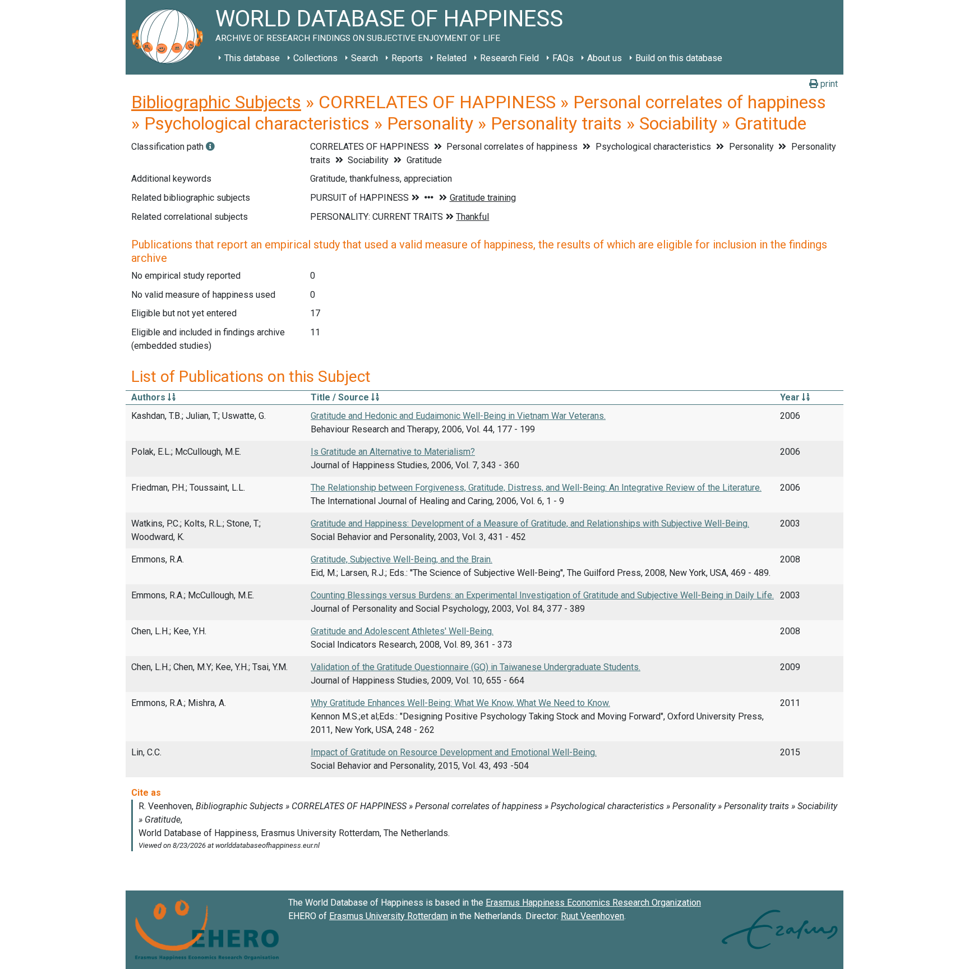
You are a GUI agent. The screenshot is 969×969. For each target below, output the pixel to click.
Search (364, 58)
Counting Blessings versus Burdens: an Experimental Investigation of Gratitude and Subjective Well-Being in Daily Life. (542, 595)
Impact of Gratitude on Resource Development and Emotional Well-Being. (454, 752)
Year (791, 397)
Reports (407, 58)
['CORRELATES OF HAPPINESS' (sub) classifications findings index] (210, 146)
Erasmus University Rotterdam (388, 916)
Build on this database (678, 58)
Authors (149, 397)
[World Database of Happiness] (170, 37)
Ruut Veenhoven (592, 916)
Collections (315, 58)
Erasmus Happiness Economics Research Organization (593, 902)
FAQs (563, 58)
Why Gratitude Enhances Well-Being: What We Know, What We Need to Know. (460, 703)
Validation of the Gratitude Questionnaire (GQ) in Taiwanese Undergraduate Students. (475, 667)
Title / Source (341, 397)
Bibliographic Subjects (216, 102)
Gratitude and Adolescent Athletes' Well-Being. (402, 631)
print (828, 84)
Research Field (509, 58)
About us (604, 58)
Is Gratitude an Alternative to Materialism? (393, 451)
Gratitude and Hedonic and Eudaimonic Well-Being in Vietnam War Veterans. (458, 415)
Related (451, 58)
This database (252, 58)
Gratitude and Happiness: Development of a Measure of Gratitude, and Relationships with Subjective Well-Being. (530, 523)
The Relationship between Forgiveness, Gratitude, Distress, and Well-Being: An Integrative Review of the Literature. (536, 487)
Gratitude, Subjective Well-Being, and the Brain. (401, 559)
